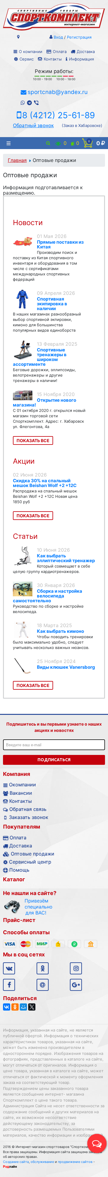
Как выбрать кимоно (60, 631)
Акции (23, 461)
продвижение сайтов (75, 1162)
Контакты (53, 59)
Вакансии (21, 793)
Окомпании (22, 785)
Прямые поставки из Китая (60, 244)
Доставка (86, 51)
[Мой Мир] (23, 1007)
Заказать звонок (28, 817)
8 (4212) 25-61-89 (58, 115)
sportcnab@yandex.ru (58, 92)
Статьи (25, 536)
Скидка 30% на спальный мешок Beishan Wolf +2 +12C (44, 483)
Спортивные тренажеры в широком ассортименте (40, 357)
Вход (58, 37)
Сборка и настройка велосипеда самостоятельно (47, 595)
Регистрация (79, 37)
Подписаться (54, 759)
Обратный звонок (33, 125)
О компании (30, 51)
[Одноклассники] (15, 1007)
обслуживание (42, 1162)
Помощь (19, 870)
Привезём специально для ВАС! (36, 907)
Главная (17, 160)
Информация (81, 59)
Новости (28, 222)
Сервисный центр (30, 862)
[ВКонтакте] (6, 1007)
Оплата (60, 51)
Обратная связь (27, 809)
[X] (31, 1007)
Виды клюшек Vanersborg (66, 667)
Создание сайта (16, 1162)
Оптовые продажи (32, 854)
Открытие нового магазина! (44, 402)
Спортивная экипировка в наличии (52, 303)
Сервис (27, 59)
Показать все (33, 440)
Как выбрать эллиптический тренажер (66, 558)
